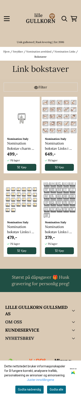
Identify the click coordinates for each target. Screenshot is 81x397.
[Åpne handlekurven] (74, 18)
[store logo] (40, 18)
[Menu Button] (6, 19)
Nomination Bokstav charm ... (20, 146)
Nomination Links (65, 51)
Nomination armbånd (39, 51)
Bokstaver (40, 56)
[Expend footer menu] (74, 330)
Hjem (6, 51)
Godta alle (56, 389)
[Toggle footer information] (74, 310)
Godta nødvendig (29, 389)
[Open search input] (64, 19)
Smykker (18, 51)
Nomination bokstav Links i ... (58, 146)
